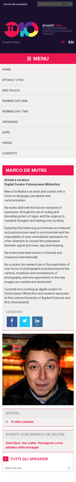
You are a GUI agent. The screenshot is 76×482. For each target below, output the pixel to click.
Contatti (9, 153)
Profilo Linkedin (22, 421)
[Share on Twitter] (24, 322)
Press (7, 143)
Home (6, 69)
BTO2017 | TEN (12, 80)
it (63, 42)
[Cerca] (69, 468)
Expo (6, 132)
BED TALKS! (11, 90)
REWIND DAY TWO (15, 111)
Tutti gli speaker (29, 459)
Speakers (10, 122)
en (71, 42)
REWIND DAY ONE (15, 101)
